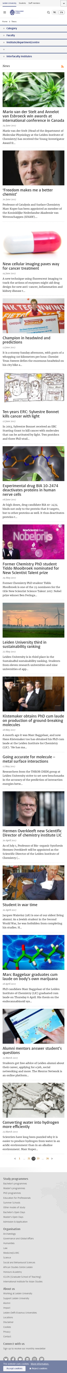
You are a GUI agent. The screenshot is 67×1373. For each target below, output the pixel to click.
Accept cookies (14, 1368)
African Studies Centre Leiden (18, 1267)
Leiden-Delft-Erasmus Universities (20, 1312)
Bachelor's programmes (15, 1183)
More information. (40, 1364)
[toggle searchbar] (48, 12)
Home (4, 21)
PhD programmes (12, 1193)
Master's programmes (14, 1188)
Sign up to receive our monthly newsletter (24, 1348)
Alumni (6, 1303)
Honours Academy (12, 1272)
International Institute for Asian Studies (22, 1281)
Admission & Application (15, 1221)
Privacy (6, 1331)
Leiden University (9, 3)
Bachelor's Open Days (14, 1212)
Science (7, 1257)
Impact (6, 1307)
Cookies (7, 1327)
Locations (8, 1317)
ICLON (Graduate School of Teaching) (22, 1276)
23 (38, 1158)
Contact (7, 1336)
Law (5, 1248)
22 (33, 1158)
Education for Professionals (17, 1198)
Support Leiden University (16, 1298)
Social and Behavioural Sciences (19, 1262)
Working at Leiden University (17, 1293)
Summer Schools (11, 1202)
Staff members (34, 3)
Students (22, 3)
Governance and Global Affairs (18, 1238)
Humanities (8, 1243)
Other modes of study (14, 1207)
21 (29, 1158)
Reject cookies (39, 1368)
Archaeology (9, 1233)
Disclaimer (8, 1322)
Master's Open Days (13, 1217)
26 (47, 1158)
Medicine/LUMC (11, 1252)
